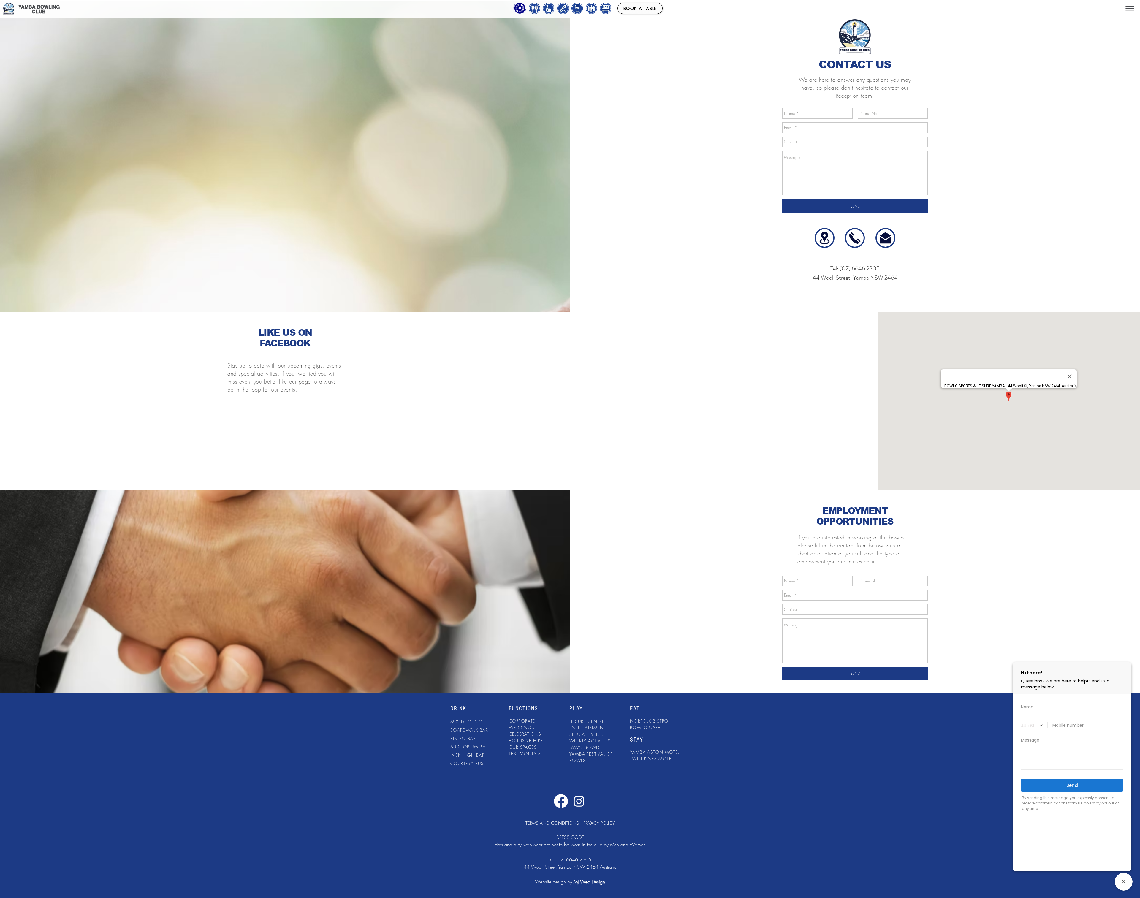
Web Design (592, 881)
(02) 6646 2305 (573, 859)
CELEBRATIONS (525, 734)
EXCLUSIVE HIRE (526, 740)
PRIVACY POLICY (599, 823)
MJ (577, 881)
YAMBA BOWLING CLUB (39, 9)
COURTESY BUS (467, 763)
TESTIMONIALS (525, 753)
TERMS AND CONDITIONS (552, 823)
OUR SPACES (523, 747)
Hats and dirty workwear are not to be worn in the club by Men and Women (570, 844)
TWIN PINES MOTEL (651, 758)
